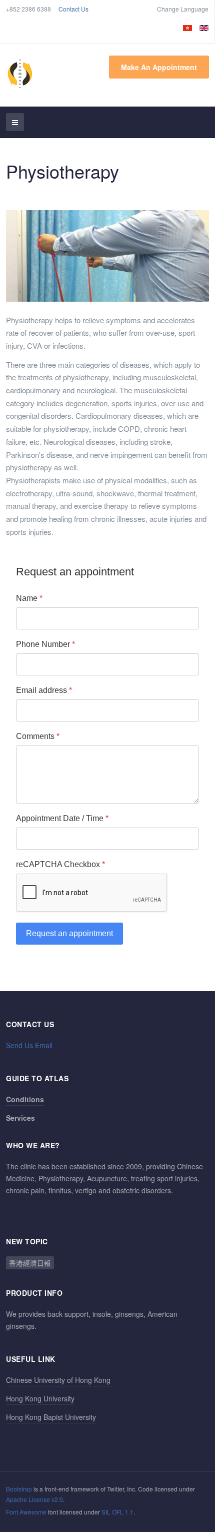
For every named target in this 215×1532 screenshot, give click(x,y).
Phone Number (45, 643)
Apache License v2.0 (34, 1499)
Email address (44, 689)
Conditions (25, 1099)
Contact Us (73, 9)
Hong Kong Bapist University (51, 1417)
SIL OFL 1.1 (118, 1511)
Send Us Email (29, 1045)
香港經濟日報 (30, 1263)
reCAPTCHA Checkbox (60, 864)
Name (29, 598)
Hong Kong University (40, 1398)
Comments (38, 735)
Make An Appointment (159, 67)
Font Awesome (26, 1511)
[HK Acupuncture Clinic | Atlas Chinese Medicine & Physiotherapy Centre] (20, 74)
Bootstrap (19, 1488)
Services (20, 1118)
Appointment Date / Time (62, 818)
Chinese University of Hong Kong (58, 1380)
